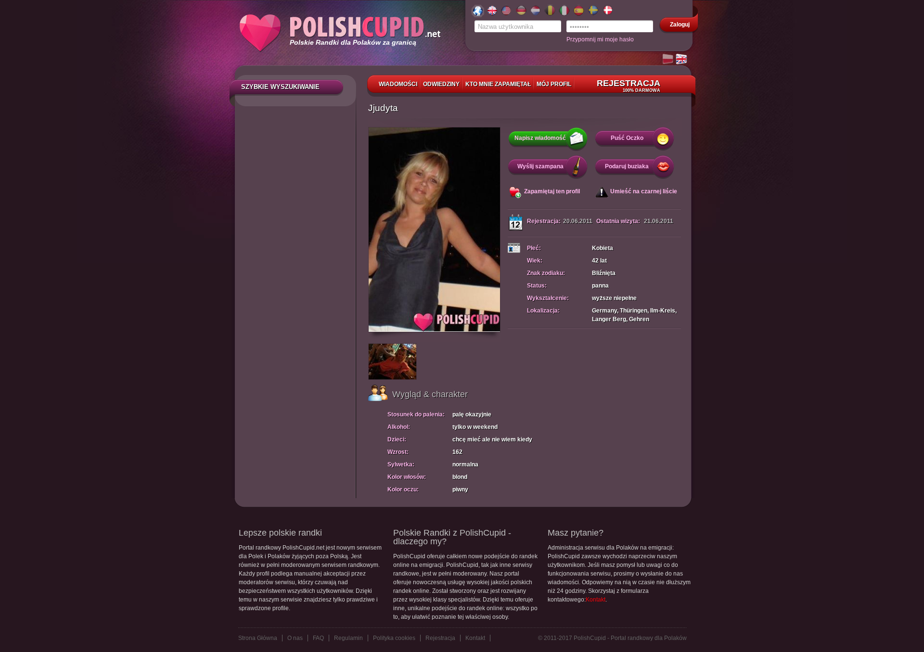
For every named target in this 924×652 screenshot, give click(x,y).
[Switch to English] (682, 59)
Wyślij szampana (540, 166)
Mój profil (554, 84)
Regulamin (348, 638)
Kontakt (595, 599)
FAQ (318, 638)
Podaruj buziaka (627, 166)
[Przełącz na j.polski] (668, 59)
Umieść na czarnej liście (643, 191)
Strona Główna (257, 638)
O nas (295, 638)
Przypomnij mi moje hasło (600, 39)
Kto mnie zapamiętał (498, 84)
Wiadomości (398, 84)
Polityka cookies (394, 638)
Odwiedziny (441, 84)
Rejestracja (628, 85)
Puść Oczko (627, 138)
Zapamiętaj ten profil (552, 191)
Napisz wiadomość (540, 138)
